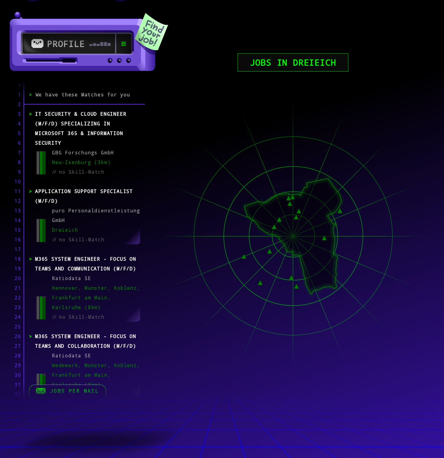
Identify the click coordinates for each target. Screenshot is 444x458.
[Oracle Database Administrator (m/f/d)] (274, 226)
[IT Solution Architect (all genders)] (296, 285)
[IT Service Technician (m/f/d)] (292, 196)
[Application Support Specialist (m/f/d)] (296, 216)
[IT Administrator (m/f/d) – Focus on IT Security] (340, 210)
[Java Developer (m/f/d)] (260, 282)
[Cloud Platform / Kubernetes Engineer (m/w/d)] (324, 237)
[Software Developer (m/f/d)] (269, 250)
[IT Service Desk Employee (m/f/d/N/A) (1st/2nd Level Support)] (299, 210)
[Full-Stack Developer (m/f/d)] (290, 203)
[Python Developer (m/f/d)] (291, 277)
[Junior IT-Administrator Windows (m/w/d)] (244, 256)
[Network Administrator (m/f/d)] (288, 197)
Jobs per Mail (74, 391)
